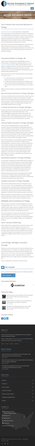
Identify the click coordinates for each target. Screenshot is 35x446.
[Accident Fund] (17, 285)
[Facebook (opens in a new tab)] (2, 318)
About (7, 343)
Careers (4, 400)
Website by (4, 441)
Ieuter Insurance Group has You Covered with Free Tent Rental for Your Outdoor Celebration (19, 302)
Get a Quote (7, 275)
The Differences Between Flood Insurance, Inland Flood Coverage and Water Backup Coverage (19, 308)
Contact (11, 343)
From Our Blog (7, 292)
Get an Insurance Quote (8, 394)
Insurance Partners (8, 281)
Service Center (5, 387)
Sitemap (17, 343)
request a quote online (19, 338)
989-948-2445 (7, 420)
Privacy (19, 439)
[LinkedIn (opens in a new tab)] (7, 318)
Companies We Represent (8, 397)
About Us (4, 380)
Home (2, 343)
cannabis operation (6, 185)
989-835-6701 (7, 415)
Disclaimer (25, 439)
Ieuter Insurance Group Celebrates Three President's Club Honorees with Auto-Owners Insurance (20, 296)
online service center (17, 205)
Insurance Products (6, 390)
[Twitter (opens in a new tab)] (5, 318)
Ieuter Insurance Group (7, 32)
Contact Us (4, 383)
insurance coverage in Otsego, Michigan (14, 253)
